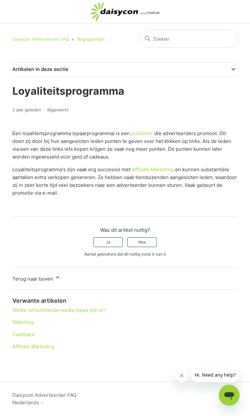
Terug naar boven (33, 279)
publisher (142, 133)
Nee (142, 242)
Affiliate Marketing (153, 169)
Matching (23, 322)
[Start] (125, 11)
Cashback (23, 334)
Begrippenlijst (91, 39)
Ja (108, 242)
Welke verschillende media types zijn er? (59, 310)
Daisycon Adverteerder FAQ (40, 39)
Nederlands (26, 402)
